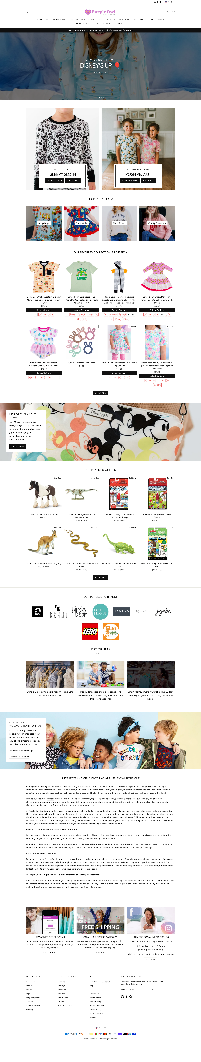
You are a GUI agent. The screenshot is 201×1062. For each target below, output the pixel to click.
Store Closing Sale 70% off (110, 24)
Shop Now (18, 446)
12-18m (122, 314)
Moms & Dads (60, 20)
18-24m (113, 314)
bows (96, 835)
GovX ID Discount (97, 1005)
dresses (50, 798)
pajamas (59, 865)
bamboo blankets (80, 844)
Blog (91, 986)
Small (72, 314)
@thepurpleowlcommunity (150, 949)
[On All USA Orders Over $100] (101, 920)
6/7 (128, 377)
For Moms (62, 990)
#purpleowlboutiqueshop (161, 954)
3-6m (117, 319)
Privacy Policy (95, 1009)
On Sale (61, 1001)
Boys (48, 20)
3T (40, 314)
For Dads (61, 994)
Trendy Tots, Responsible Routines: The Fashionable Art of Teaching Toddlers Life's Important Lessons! (100, 695)
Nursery (74, 20)
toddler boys (56, 789)
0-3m (125, 319)
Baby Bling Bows (33, 997)
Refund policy (31, 1009)
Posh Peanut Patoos (92, 862)
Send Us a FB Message (21, 750)
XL (96, 314)
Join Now (151, 959)
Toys (151, 20)
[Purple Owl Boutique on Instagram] (122, 996)
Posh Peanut (87, 20)
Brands (160, 20)
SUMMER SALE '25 (84, 24)
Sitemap (93, 1017)
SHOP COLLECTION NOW (100, 73)
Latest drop (130, 180)
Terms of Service (33, 1005)
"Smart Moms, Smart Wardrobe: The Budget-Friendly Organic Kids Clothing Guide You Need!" (151, 695)
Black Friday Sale (65, 1005)
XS (67, 314)
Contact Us (94, 994)
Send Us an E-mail (19, 756)
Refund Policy (95, 997)
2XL (79, 319)
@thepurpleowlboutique (160, 941)
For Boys (61, 986)
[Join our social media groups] (151, 920)
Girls (40, 20)
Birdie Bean (124, 20)
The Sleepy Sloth (106, 20)
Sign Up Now (50, 953)
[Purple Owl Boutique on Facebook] (126, 996)
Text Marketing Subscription (101, 982)
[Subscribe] (151, 989)
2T (35, 314)
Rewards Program (97, 1001)
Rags (28, 994)
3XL (84, 319)
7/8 (167, 380)
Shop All (73, 180)
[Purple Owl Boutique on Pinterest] (130, 996)
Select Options (44, 310)
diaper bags (118, 880)
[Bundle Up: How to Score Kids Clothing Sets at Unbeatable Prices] (50, 674)
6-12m (131, 314)
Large (90, 314)
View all (100, 393)
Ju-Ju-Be (30, 1001)
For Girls (61, 982)
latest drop (54, 180)
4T (45, 314)
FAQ (91, 990)
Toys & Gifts (63, 997)
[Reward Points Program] (50, 920)
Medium (81, 314)
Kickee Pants (139, 20)
